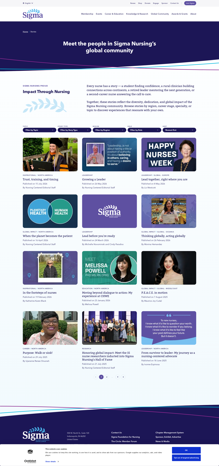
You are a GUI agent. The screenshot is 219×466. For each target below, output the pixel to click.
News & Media (162, 441)
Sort (165, 126)
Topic (25, 126)
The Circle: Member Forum (124, 441)
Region (96, 126)
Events (99, 14)
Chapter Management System (170, 432)
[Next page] (123, 377)
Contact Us (174, 3)
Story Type (63, 126)
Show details (50, 461)
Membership (87, 14)
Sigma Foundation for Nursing (125, 437)
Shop (140, 3)
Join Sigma (190, 3)
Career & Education (114, 14)
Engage (156, 3)
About (193, 14)
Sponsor (165, 3)
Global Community (160, 14)
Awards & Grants (180, 14)
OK (186, 450)
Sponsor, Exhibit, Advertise (168, 437)
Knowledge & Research (137, 14)
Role (130, 126)
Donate (147, 3)
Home (25, 32)
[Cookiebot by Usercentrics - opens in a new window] (30, 461)
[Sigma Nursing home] (34, 14)
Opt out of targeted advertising (186, 458)
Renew (132, 3)
